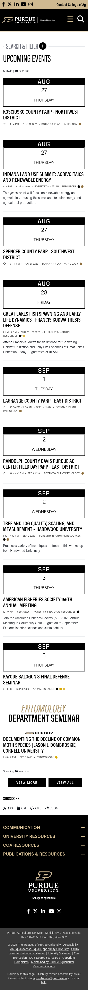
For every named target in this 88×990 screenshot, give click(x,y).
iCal (23, 808)
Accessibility (71, 945)
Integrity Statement (59, 953)
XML (37, 808)
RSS (9, 808)
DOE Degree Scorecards (44, 958)
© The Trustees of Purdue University (34, 945)
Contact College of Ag (71, 4)
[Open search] (81, 20)
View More (26, 783)
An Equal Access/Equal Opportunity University (39, 949)
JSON (53, 808)
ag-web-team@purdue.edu (50, 978)
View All (65, 783)
